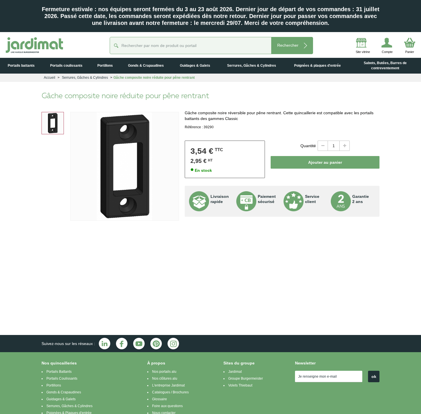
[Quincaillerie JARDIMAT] (34, 45)
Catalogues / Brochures (170, 392)
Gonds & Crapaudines (63, 392)
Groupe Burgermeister (245, 378)
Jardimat (235, 372)
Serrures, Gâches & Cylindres (69, 406)
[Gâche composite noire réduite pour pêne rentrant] (53, 123)
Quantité (308, 145)
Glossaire (159, 399)
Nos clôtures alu (164, 378)
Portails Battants (59, 372)
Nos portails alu (164, 372)
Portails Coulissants (61, 378)
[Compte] (379, 43)
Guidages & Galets (61, 399)
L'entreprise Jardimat (168, 385)
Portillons (53, 385)
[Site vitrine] (353, 43)
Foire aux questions (167, 406)
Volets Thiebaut (240, 385)
